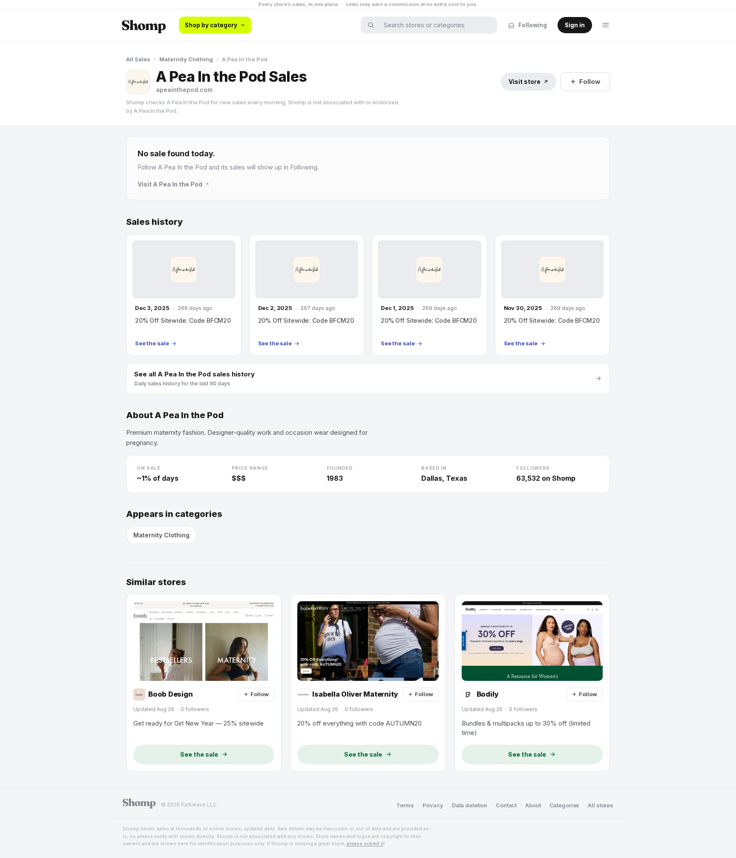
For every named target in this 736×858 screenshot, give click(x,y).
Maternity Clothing (186, 59)
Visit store (524, 81)
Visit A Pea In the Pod (170, 184)
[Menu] (605, 25)
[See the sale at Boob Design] (203, 682)
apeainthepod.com (184, 89)
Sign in (575, 25)
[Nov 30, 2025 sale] (552, 295)
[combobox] (434, 25)
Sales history (154, 222)
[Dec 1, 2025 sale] (429, 295)
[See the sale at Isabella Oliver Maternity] (367, 682)
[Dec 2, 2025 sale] (307, 295)
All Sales (138, 59)
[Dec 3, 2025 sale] (183, 295)
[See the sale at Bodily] (532, 682)
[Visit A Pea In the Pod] (138, 82)
